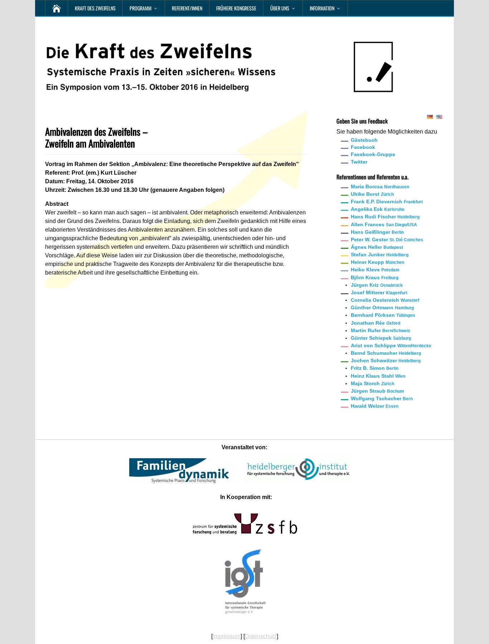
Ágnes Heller (377, 247)
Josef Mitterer (379, 292)
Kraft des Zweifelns (95, 8)
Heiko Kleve (375, 269)
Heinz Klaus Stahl (378, 376)
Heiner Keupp (377, 262)
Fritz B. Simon (374, 368)
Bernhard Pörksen (383, 315)
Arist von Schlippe (391, 345)
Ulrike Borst (372, 194)
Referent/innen (187, 8)
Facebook (363, 147)
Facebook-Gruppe (373, 154)
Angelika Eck (378, 209)
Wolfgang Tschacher (382, 398)
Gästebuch (364, 140)
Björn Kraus (374, 277)
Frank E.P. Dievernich (387, 201)
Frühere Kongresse (236, 8)
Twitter (359, 162)
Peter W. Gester (387, 239)
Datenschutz (261, 636)
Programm (140, 8)
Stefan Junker (379, 254)
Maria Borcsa (380, 186)
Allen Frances (384, 224)
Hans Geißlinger (377, 232)
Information (322, 8)
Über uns (279, 8)
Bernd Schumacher (386, 353)
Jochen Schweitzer (386, 360)
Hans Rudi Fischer (385, 216)
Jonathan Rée (375, 323)
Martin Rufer (380, 330)
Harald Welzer (374, 406)
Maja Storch (372, 383)
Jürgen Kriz (377, 285)
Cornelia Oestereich (385, 300)
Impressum (227, 636)
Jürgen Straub (377, 391)
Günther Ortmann (382, 307)
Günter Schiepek (381, 338)
